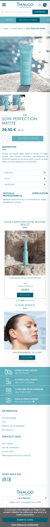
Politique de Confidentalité (13, 426)
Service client (7, 451)
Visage (5, 28)
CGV (4, 422)
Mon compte (7, 443)
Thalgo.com (14, 502)
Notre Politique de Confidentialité (25, 525)
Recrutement (7, 430)
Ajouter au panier (28, 20)
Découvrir (25, 295)
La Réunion (25, 498)
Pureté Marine (17, 28)
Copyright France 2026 (31, 502)
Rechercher (40, 12)
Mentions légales (9, 418)
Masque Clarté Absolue (25, 278)
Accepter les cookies (25, 520)
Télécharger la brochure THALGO (16, 455)
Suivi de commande (10, 447)
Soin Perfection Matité (35, 28)
